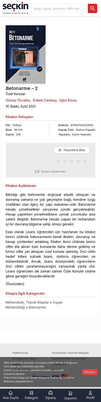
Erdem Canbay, (45, 100)
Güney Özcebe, (18, 100)
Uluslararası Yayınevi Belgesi (70, 352)
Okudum (89, 372)
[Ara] (92, 8)
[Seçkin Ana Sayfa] (15, 7)
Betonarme (37, 307)
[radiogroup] (71, 160)
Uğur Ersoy (68, 100)
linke (34, 377)
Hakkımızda (20, 352)
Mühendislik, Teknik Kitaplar (27, 302)
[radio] (58, 160)
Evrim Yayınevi (81, 134)
